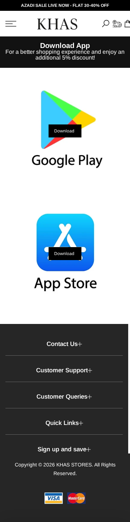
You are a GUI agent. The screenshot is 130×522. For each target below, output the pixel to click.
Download (64, 130)
